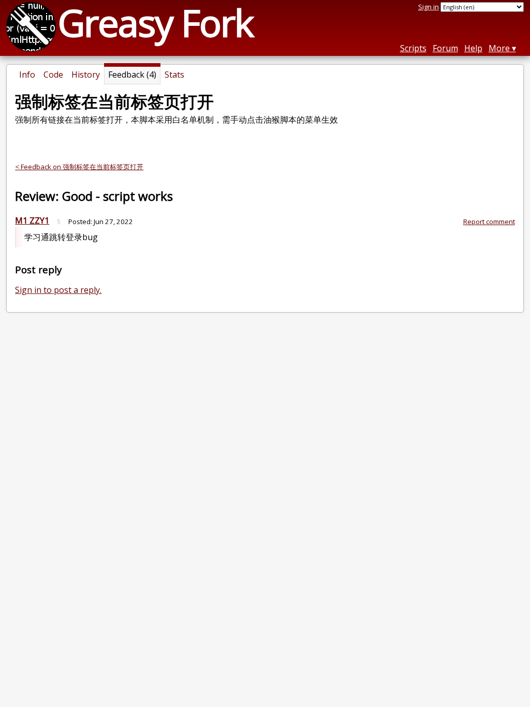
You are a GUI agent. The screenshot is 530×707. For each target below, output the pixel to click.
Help (473, 48)
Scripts (413, 48)
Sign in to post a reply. (58, 290)
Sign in (428, 6)
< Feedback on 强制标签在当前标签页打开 (79, 166)
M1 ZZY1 (32, 220)
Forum (445, 48)
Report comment (489, 221)
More (499, 48)
